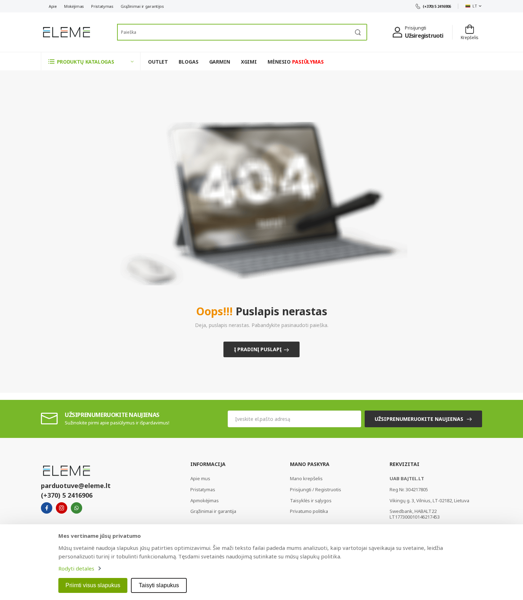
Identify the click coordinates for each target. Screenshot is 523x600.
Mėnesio (296, 61)
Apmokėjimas (204, 500)
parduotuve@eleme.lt (76, 485)
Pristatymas (102, 6)
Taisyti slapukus (159, 585)
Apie (53, 6)
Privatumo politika (309, 511)
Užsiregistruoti (424, 35)
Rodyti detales (76, 568)
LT (474, 6)
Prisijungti (415, 28)
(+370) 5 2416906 (437, 6)
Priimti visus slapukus (92, 585)
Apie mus (200, 478)
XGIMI (249, 61)
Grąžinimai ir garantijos (142, 6)
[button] (91, 61)
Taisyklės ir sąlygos (311, 500)
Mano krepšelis (306, 478)
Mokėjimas (74, 6)
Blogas (188, 61)
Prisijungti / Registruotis (315, 489)
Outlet (158, 61)
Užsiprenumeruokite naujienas (419, 419)
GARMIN (219, 61)
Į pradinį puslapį (257, 349)
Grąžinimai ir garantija (213, 511)
